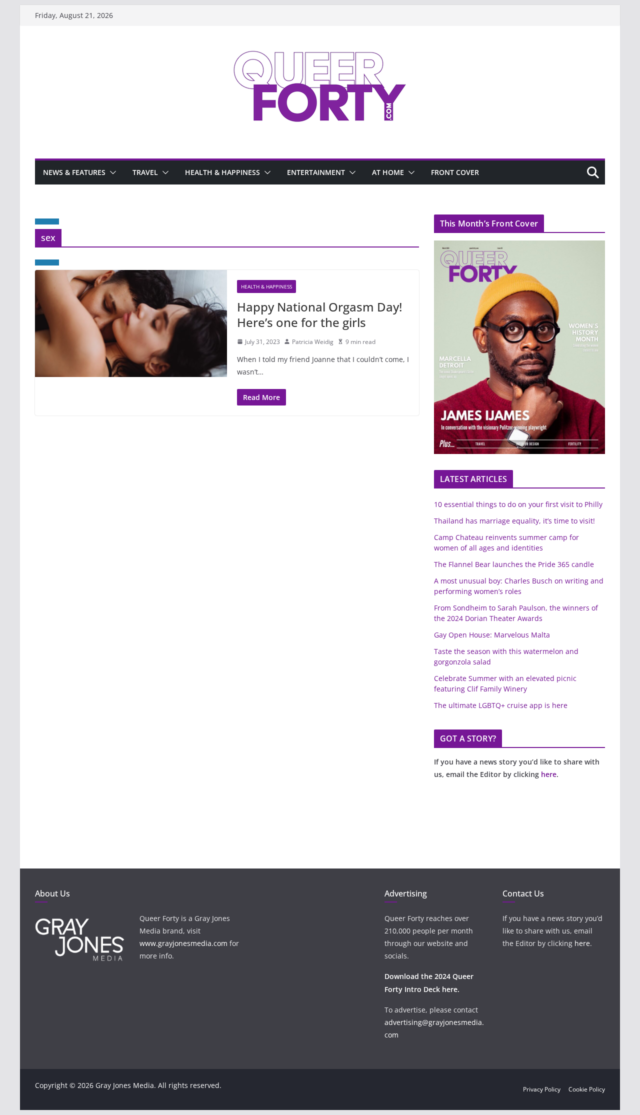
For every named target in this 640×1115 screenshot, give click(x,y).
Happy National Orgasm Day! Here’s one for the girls (319, 314)
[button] (111, 173)
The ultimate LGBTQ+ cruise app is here (501, 705)
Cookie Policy (586, 1089)
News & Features (74, 172)
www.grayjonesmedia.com (184, 943)
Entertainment (316, 172)
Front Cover (455, 172)
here (548, 774)
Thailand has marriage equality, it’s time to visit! (514, 521)
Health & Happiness (222, 172)
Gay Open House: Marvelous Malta (492, 635)
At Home (388, 172)
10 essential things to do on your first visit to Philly (518, 504)
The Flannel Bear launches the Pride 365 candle (514, 564)
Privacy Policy (541, 1089)
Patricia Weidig (313, 342)
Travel (145, 172)
